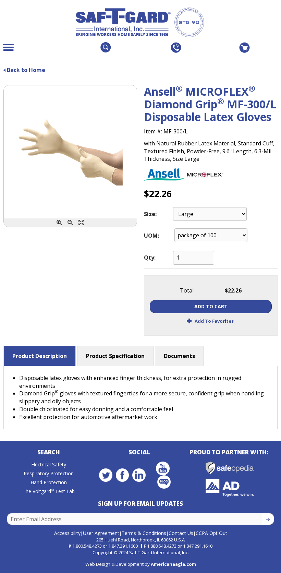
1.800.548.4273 (87, 546)
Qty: (150, 257)
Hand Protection (48, 482)
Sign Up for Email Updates (140, 504)
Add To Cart (211, 306)
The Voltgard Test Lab (49, 491)
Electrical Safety (48, 464)
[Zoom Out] (70, 222)
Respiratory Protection (49, 473)
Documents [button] (179, 356)
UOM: (151, 235)
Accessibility (67, 533)
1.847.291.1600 (123, 546)
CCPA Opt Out (211, 533)
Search (48, 452)
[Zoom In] (59, 222)
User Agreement (101, 533)
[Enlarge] (81, 222)
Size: (150, 214)
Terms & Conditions (144, 533)
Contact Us (181, 533)
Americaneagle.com (173, 564)
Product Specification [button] (115, 356)
